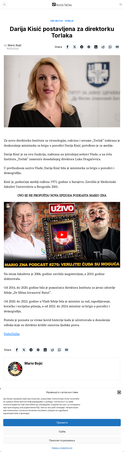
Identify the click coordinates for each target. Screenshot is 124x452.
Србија (69, 21)
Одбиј (62, 431)
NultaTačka (12, 334)
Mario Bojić (14, 45)
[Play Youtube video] (62, 235)
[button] (119, 392)
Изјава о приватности (62, 448)
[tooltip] (67, 47)
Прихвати (62, 422)
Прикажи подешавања (62, 440)
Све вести (56, 21)
